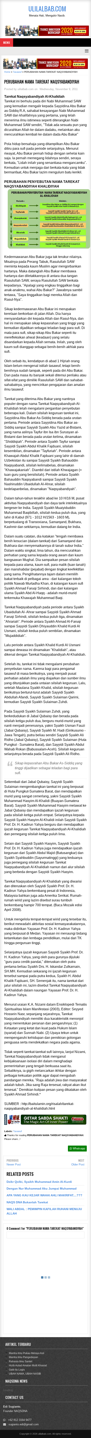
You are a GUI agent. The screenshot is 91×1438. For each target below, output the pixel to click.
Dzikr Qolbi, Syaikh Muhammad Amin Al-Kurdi (39, 1181)
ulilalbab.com (44, 1434)
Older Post (77, 1164)
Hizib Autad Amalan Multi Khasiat (28, 1365)
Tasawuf (17, 1131)
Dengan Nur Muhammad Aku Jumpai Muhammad (42, 1188)
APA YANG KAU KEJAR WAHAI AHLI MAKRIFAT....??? (44, 1195)
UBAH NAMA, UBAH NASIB (25, 1373)
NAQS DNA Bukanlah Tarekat (27, 1202)
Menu (6, 42)
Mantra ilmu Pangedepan (23, 1357)
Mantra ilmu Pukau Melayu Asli (26, 1353)
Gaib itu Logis (17, 1369)
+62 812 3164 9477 (20, 1420)
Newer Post (14, 1164)
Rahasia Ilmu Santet (20, 1361)
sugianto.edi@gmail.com (23, 1424)
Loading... (9, 1390)
